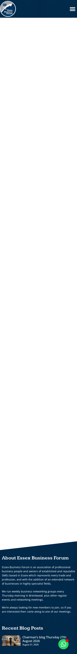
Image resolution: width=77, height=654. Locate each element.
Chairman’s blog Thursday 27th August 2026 (44, 639)
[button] (72, 8)
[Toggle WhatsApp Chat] (63, 644)
